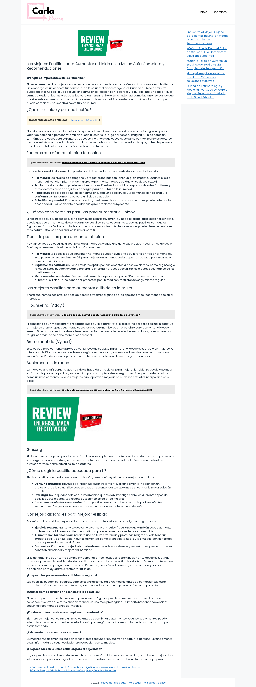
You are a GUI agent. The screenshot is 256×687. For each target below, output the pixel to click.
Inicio (203, 12)
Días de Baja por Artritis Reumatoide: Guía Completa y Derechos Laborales (73, 670)
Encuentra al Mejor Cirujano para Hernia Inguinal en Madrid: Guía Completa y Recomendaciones (208, 37)
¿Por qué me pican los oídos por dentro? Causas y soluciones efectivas (206, 77)
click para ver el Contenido (84, 120)
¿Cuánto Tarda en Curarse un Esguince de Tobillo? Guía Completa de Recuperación (207, 64)
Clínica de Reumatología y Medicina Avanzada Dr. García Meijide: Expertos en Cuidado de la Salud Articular (207, 91)
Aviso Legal (134, 682)
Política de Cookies (154, 682)
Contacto (220, 12)
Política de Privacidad (112, 682)
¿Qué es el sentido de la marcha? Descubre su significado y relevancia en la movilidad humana (86, 667)
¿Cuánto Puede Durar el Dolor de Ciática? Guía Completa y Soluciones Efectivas (207, 52)
